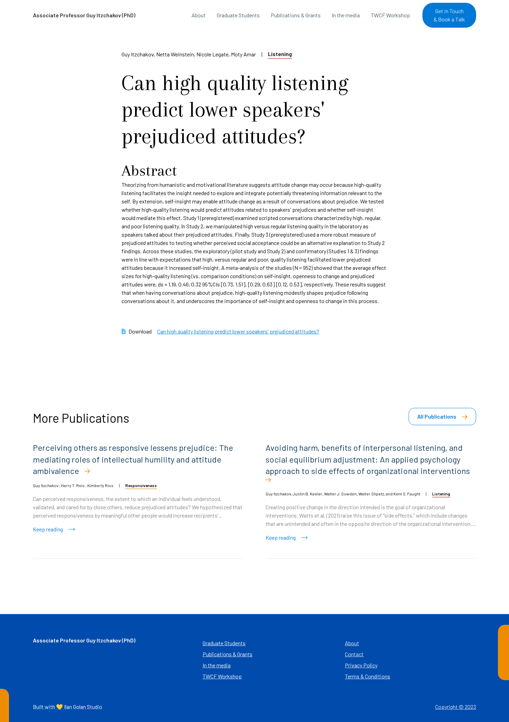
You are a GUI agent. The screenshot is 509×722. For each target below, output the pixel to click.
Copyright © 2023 (455, 706)
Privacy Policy (361, 665)
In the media (346, 15)
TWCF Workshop (390, 15)
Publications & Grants (296, 15)
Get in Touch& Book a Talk (449, 15)
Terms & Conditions (367, 676)
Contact (354, 654)
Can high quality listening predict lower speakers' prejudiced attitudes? (238, 331)
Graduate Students (238, 15)
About (198, 15)
